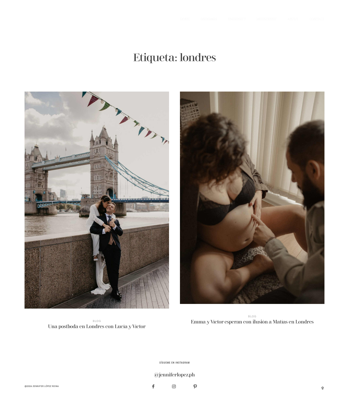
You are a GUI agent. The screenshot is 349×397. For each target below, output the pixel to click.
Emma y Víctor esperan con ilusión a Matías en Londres (252, 211)
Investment (267, 19)
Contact (316, 19)
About (293, 19)
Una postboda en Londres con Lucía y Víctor (96, 214)
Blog (97, 321)
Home (185, 19)
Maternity (237, 19)
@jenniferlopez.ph (174, 375)
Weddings (209, 19)
